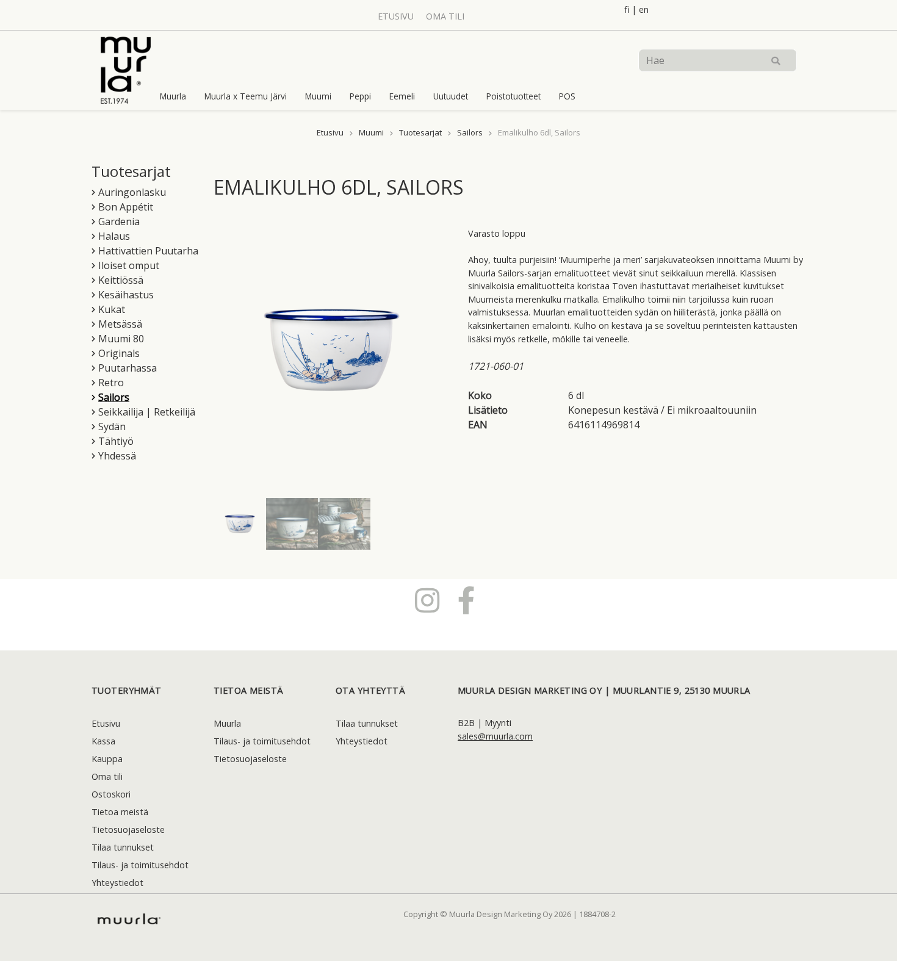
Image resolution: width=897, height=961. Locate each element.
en (644, 9)
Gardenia (119, 221)
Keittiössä (120, 280)
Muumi (318, 96)
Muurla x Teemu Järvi (245, 96)
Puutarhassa (127, 368)
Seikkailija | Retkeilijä (146, 412)
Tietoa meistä (120, 812)
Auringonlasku (132, 192)
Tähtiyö (116, 441)
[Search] (775, 60)
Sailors (470, 132)
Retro (111, 382)
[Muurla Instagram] (427, 600)
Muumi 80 (121, 338)
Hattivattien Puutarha (148, 250)
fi (626, 9)
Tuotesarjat (420, 132)
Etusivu (396, 16)
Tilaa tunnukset (123, 847)
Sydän (112, 426)
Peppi (360, 96)
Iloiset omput (128, 265)
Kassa (103, 741)
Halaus (114, 236)
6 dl (576, 395)
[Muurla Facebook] (466, 600)
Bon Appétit (125, 207)
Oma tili (445, 16)
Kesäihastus (126, 294)
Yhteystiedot (117, 882)
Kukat (111, 309)
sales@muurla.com (495, 736)
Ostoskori (111, 794)
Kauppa (107, 759)
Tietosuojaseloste (128, 829)
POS (567, 96)
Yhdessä (117, 456)
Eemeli (402, 96)
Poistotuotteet (513, 96)
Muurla (173, 96)
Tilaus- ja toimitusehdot (140, 865)
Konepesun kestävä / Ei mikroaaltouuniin (662, 410)
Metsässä (120, 324)
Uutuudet (450, 96)
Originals (119, 353)
